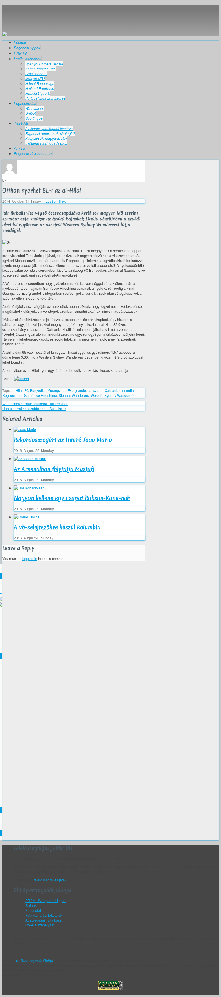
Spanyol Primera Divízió (44, 63)
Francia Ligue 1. (37, 93)
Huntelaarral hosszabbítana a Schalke (34, 408)
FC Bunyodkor (35, 390)
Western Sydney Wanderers (112, 395)
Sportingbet (34, 118)
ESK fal (20, 53)
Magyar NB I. (35, 78)
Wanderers (80, 395)
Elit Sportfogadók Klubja (110, 15)
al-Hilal (17, 390)
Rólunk (31, 905)
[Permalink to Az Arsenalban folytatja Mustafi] (30, 458)
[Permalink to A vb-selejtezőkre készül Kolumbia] (26, 516)
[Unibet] (21, 378)
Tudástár (21, 123)
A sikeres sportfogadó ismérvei (49, 128)
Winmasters (34, 108)
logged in (29, 558)
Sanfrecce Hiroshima (40, 395)
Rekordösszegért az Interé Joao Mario (63, 440)
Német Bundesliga (39, 83)
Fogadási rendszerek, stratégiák (50, 133)
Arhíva (19, 148)
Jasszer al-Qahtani (102, 390)
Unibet (30, 113)
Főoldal (20, 42)
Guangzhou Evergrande (67, 390)
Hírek (61, 201)
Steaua (64, 395)
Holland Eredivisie (39, 88)
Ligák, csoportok (27, 58)
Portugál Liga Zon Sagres (45, 98)
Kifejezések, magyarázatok (46, 138)
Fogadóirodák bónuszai (33, 153)
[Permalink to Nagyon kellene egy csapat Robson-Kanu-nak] (30, 487)
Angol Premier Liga (40, 68)
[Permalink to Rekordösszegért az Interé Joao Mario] (25, 429)
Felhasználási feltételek (43, 915)
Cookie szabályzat (39, 924)
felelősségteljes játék (50, 879)
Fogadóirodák (25, 103)
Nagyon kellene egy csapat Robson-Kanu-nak (72, 498)
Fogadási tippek (27, 47)
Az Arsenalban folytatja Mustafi (54, 469)
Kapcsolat (33, 910)
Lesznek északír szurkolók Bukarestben (35, 403)
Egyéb (50, 201)
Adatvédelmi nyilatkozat (43, 920)
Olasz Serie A (36, 73)
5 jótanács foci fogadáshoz (46, 143)
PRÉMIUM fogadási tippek (45, 900)
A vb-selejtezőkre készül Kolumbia (57, 527)
